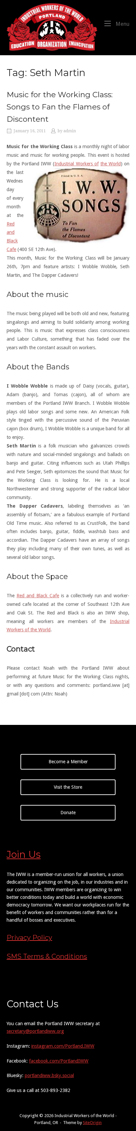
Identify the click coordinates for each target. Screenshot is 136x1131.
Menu (121, 24)
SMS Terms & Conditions (47, 956)
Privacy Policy (29, 938)
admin (69, 131)
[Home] (52, 27)
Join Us (24, 854)
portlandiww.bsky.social (49, 1075)
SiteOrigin (92, 1122)
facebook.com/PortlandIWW (58, 1061)
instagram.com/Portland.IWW (62, 1046)
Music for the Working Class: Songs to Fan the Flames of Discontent (60, 107)
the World (110, 163)
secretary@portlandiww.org (35, 1031)
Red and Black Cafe (38, 595)
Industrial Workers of (76, 163)
